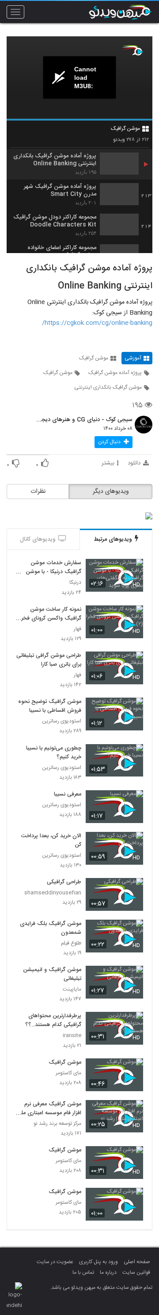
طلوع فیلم (71, 943)
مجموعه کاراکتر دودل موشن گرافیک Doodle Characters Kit (54, 221)
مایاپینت (72, 989)
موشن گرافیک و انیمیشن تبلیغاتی (52, 974)
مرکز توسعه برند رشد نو (57, 1124)
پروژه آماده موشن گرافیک (115, 372)
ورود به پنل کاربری (98, 1261)
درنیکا (75, 582)
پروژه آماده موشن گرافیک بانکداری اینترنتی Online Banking (54, 160)
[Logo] (132, 50)
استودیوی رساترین (61, 721)
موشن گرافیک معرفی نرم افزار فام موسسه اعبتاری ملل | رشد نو (49, 1109)
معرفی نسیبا (67, 794)
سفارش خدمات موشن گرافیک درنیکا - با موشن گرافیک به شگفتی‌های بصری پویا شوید (53, 568)
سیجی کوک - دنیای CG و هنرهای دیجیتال (83, 420)
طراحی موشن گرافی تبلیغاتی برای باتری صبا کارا (48, 660)
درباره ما (108, 1272)
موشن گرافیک (125, 128)
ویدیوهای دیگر (111, 491)
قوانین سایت (136, 1272)
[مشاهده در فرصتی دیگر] (132, 571)
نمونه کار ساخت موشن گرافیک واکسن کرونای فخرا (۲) (50, 614)
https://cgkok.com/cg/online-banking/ (97, 323)
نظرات (37, 491)
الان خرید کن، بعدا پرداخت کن (51, 841)
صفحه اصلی (137, 1261)
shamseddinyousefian (52, 893)
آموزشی (133, 358)
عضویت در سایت (55, 1261)
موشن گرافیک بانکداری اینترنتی (108, 387)
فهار (77, 629)
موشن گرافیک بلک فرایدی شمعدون (50, 928)
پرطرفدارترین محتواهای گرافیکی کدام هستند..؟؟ (53, 1021)
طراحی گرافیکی (64, 882)
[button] (113, 442)
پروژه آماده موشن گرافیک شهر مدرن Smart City (60, 190)
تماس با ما (83, 1272)
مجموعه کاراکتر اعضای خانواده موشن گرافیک (61, 251)
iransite (72, 1035)
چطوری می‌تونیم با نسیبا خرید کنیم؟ (53, 753)
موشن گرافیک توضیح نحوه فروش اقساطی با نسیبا (49, 706)
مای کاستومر (68, 1073)
